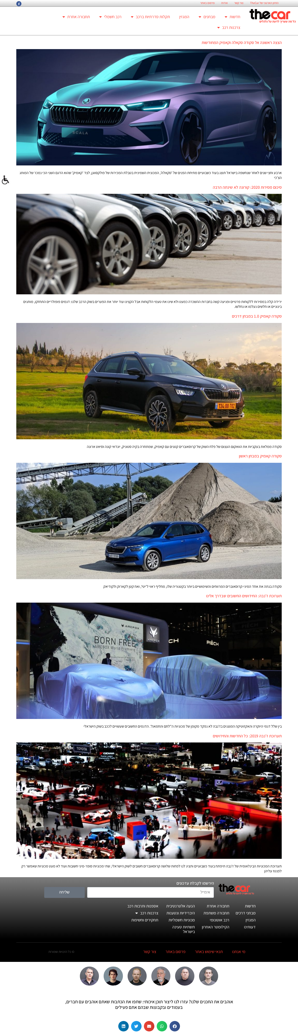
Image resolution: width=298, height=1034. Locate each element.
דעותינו (250, 927)
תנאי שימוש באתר (209, 951)
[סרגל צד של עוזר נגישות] (5, 180)
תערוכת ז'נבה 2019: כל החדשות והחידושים (247, 736)
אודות (224, 3)
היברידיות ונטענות (180, 913)
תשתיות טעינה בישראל (183, 929)
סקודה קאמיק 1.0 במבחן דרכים (257, 316)
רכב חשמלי (113, 16)
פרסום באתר (207, 3)
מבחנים (209, 16)
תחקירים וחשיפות (144, 920)
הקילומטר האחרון (215, 927)
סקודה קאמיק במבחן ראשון (260, 456)
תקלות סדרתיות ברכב (153, 16)
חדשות (235, 16)
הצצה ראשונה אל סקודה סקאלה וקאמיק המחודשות (242, 42)
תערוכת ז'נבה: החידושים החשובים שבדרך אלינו (244, 595)
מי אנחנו (238, 951)
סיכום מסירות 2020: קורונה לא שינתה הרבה (247, 187)
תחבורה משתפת (216, 913)
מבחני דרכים (246, 913)
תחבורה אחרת (78, 16)
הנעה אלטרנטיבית (180, 906)
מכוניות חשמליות (182, 920)
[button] (174, 1026)
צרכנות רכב (231, 27)
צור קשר (239, 3)
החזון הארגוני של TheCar (264, 3)
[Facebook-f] (18, 3)
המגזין (184, 16)
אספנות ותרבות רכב (142, 906)
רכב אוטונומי (219, 920)
